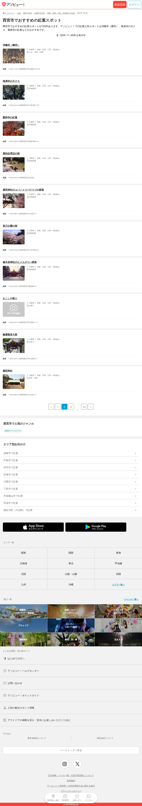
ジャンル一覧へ (131, 599)
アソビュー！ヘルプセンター (23, 670)
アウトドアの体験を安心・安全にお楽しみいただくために (39, 720)
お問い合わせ (15, 683)
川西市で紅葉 (10, 481)
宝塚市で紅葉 (10, 474)
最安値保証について (37, 737)
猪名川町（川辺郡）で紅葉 (18, 510)
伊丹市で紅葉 (10, 467)
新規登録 (119, 4)
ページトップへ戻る (71, 750)
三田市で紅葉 (10, 488)
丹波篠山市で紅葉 (13, 495)
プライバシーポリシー (71, 790)
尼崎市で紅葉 (10, 453)
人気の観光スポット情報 (21, 707)
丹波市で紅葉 (10, 503)
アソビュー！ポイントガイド (23, 695)
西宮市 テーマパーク (13, 431)
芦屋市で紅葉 (10, 460)
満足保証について (105, 737)
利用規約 (71, 780)
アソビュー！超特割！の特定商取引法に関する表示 (71, 785)
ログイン (134, 4)
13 (84, 407)
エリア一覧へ (118, 584)
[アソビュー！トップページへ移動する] (12, 4)
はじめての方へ (16, 658)
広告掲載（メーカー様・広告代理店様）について (71, 775)
